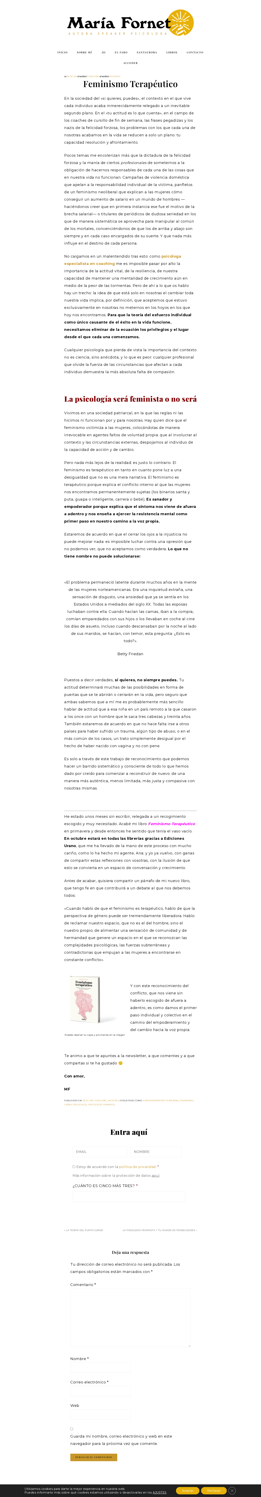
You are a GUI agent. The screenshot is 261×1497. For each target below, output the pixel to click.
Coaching (93, 76)
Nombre (79, 1359)
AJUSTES (160, 1492)
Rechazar (214, 1491)
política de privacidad (137, 1167)
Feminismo (186, 1100)
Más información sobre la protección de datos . (116, 1176)
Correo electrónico (89, 1382)
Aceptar (187, 1491)
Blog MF (72, 76)
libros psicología (75, 1104)
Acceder (130, 63)
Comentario (83, 1285)
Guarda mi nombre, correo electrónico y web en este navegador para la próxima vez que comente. (121, 1440)
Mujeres (115, 76)
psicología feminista (101, 1104)
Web (74, 1405)
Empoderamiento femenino (161, 1100)
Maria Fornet (130, 23)
